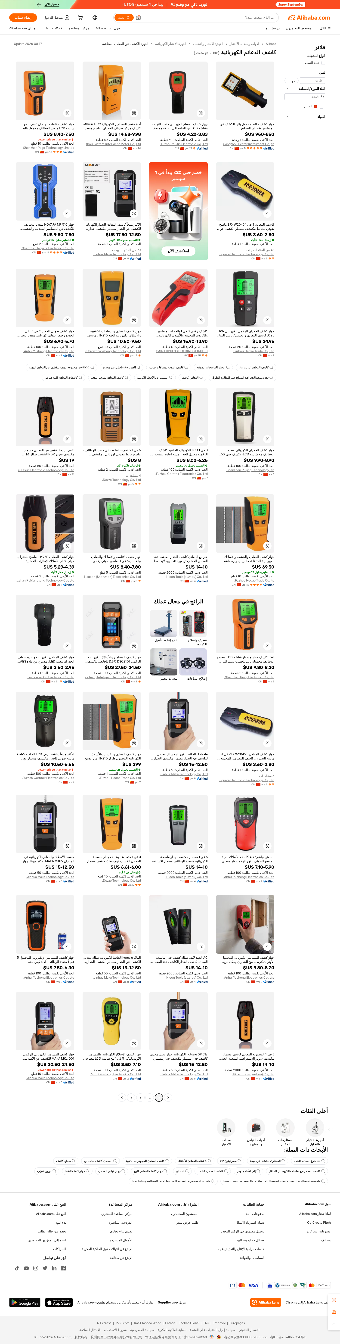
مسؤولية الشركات (318, 1231)
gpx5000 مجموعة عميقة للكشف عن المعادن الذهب (59, 367)
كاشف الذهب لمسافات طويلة (166, 367)
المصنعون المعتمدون (184, 1214)
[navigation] (305, 571)
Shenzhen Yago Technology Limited (48, 147)
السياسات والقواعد (252, 1258)
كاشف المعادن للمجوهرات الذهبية (145, 1161)
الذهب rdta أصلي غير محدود (119, 367)
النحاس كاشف (190, 377)
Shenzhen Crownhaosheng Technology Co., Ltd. (112, 351)
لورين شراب (44, 1171)
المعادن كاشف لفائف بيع (98, 1161)
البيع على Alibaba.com (51, 1214)
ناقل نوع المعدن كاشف (307, 1161)
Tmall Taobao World (147, 1323)
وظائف (326, 1240)
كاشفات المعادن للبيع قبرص (61, 377)
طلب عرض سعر (187, 1222)
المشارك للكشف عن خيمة (265, 1161)
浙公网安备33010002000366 (245, 1337)
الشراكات (59, 1249)
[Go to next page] (122, 1097)
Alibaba (271, 44)
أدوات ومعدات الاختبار (244, 44)
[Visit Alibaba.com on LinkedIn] (54, 1268)
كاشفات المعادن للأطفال (192, 1161)
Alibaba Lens (313, 1302)
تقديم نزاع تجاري (121, 1231)
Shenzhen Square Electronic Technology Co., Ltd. (245, 254)
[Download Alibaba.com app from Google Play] (24, 1302)
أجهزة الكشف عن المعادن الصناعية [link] (125, 44)
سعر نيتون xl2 (228, 1161)
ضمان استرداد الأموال (250, 1222)
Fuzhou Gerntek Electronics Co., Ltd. (181, 474)
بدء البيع (61, 1222)
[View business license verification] (212, 1337)
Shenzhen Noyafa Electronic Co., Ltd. (47, 248)
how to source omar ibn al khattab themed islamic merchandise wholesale (271, 1181)
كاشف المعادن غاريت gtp (254, 367)
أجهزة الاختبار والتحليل (208, 44)
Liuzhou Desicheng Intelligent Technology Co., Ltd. (112, 677)
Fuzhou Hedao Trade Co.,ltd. (254, 580)
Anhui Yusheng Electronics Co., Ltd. (48, 351)
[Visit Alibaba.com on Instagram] (35, 1268)
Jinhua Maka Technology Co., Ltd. (117, 254)
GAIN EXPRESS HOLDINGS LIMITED (182, 351)
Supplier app (168, 1302)
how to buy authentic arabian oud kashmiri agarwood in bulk (171, 1181)
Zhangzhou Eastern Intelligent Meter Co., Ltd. (112, 144)
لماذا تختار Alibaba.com (315, 1214)
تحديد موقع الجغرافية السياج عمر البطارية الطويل (240, 377)
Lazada (170, 1323)
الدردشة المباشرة (120, 1222)
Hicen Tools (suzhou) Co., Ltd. (187, 577)
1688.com (122, 1323)
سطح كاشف (63, 1161)
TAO (206, 1323)
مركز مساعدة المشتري (116, 1214)
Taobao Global (189, 1323)
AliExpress (104, 1323)
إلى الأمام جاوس (246, 1171)
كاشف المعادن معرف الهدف (107, 377)
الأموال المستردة (121, 1240)
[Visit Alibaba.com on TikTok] (17, 1268)
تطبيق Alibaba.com (91, 1302)
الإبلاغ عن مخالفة (121, 1258)
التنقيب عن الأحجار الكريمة (152, 377)
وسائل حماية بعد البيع (251, 1240)
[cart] (79, 18)
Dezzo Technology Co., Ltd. (121, 480)
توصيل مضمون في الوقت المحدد (243, 1231)
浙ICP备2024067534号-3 (288, 1337)
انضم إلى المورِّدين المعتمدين (47, 1240)
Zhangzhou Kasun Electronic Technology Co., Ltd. (45, 470)
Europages (237, 1323)
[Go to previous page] (168, 1097)
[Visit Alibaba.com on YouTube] (26, 1268)
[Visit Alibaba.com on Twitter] (45, 1268)
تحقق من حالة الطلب (52, 1231)
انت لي (180, 1171)
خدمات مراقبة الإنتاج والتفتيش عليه (241, 1249)
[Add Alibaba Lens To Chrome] (265, 1302)
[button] (138, 17)
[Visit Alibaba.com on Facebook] (63, 1268)
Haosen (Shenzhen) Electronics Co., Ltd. (112, 577)
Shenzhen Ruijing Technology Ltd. (250, 470)
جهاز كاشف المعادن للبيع (148, 1171)
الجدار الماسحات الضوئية (211, 367)
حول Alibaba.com (318, 1204)
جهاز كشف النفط (75, 1171)
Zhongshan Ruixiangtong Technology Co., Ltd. (45, 580)
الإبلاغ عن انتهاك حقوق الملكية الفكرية (107, 1249)
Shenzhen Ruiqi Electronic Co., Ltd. (249, 677)
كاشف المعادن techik (210, 1171)
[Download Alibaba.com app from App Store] (59, 1302)
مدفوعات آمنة (255, 1214)
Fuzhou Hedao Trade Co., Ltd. (253, 351)
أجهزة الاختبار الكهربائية (170, 44)
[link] (334, 1300)
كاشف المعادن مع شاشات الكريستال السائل (294, 1171)
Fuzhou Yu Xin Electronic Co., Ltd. (184, 144)
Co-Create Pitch (319, 1222)
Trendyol (219, 1323)
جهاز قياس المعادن (109, 1171)
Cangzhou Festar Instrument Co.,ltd (248, 144)
